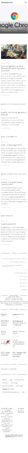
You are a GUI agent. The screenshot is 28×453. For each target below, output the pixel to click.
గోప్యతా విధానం (18, 436)
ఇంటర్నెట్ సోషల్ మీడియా (7, 386)
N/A (11, 380)
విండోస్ (23, 392)
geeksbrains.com (9, 436)
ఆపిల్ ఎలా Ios (19, 386)
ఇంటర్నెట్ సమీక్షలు (19, 380)
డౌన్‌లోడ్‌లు (4, 380)
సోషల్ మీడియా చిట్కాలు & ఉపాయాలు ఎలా (10, 392)
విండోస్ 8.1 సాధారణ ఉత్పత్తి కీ (13, 305)
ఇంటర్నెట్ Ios (14, 383)
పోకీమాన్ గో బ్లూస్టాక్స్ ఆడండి (14, 298)
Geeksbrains (7, 2)
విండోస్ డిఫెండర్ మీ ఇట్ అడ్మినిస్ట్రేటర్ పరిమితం (13, 303)
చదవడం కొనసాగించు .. (5, 95)
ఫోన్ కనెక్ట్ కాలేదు (14, 296)
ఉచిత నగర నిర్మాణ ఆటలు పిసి (14, 300)
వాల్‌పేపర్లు (5, 383)
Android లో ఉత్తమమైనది (8, 389)
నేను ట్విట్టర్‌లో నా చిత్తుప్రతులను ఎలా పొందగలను (7, 421)
